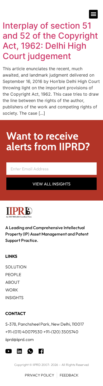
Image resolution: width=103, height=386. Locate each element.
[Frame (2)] (41, 351)
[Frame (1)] (19, 351)
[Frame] (30, 351)
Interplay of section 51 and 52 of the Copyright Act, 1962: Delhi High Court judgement (50, 40)
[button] (93, 14)
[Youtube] (8, 351)
